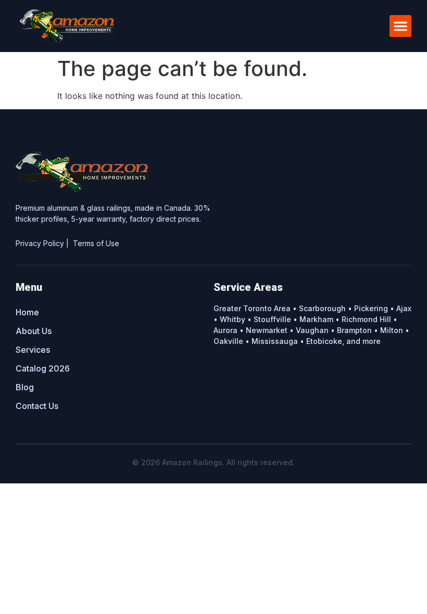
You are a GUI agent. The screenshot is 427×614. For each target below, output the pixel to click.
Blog (25, 387)
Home (27, 312)
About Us (34, 331)
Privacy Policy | (44, 243)
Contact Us (37, 406)
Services (33, 349)
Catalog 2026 (43, 368)
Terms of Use (96, 243)
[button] (400, 26)
